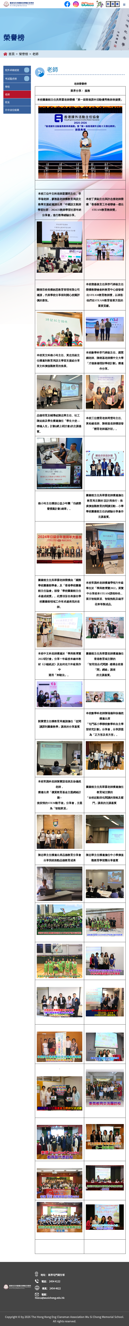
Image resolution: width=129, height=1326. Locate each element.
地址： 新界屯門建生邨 (53, 1274)
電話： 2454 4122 (50, 1281)
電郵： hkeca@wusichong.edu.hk (49, 1296)
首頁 (12, 54)
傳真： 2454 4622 (51, 1288)
